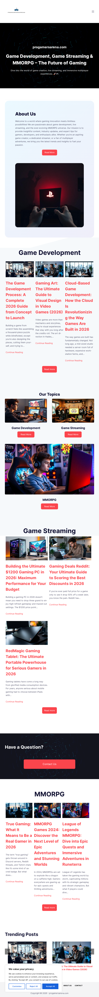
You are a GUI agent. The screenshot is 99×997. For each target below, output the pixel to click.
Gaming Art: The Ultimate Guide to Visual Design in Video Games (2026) (49, 297)
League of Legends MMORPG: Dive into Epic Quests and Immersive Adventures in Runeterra (75, 844)
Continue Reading (14, 352)
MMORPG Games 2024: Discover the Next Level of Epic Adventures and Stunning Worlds (46, 844)
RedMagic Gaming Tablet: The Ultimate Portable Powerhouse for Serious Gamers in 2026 (26, 662)
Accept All (50, 986)
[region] (33, 978)
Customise (16, 986)
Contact (78, 985)
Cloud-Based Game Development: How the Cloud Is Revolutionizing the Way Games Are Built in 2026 (79, 306)
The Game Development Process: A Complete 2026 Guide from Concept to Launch (19, 300)
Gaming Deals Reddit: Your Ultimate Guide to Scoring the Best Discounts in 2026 (69, 575)
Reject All (34, 986)
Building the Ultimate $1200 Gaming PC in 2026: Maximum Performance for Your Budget (26, 578)
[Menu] (93, 11)
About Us (67, 985)
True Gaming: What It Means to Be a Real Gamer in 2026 (19, 835)
